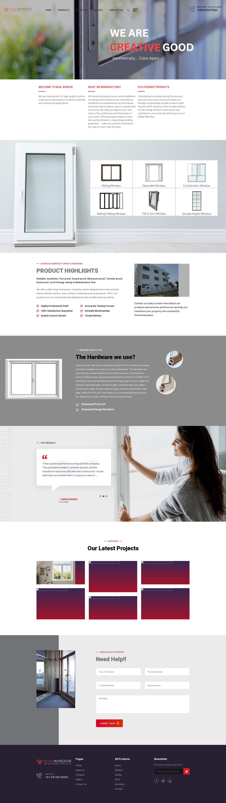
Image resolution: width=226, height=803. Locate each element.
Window (119, 770)
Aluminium (120, 784)
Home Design (154, 617)
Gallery (98, 9)
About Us (81, 9)
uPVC (117, 779)
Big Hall (150, 582)
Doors (118, 765)
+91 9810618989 (56, 777)
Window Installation (53, 582)
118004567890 (207, 9)
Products (63, 9)
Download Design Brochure (98, 409)
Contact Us (116, 9)
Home (48, 9)
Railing (118, 774)
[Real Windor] (18, 9)
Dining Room (49, 617)
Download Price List (94, 404)
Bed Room (99, 590)
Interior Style (101, 617)
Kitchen (119, 788)
